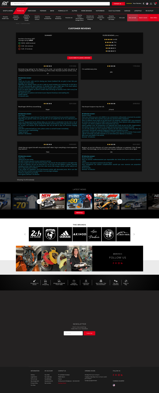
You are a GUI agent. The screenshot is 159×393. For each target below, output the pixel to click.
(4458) (115, 39)
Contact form (62, 383)
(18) (115, 45)
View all (79, 212)
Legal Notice (34, 377)
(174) (114, 42)
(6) (115, 48)
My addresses (48, 379)
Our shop (33, 385)
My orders (47, 374)
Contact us (117, 3)
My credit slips (48, 377)
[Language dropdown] (147, 4)
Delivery (33, 374)
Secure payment (35, 381)
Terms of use (34, 379)
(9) (115, 51)
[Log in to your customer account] (151, 3)
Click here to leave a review (79, 58)
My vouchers (48, 383)
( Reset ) (116, 35)
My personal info (49, 381)
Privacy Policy (34, 383)
